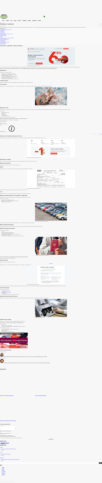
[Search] (44, 16)
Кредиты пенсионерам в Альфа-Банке (40, 395)
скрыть (5, 28)
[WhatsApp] (17, 366)
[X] (14, 366)
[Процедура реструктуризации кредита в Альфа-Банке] (17, 408)
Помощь (1, 447)
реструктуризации (10, 326)
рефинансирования (16, 326)
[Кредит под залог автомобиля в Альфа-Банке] (17, 383)
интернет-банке (4, 291)
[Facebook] (20, 366)
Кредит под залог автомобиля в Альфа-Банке (6, 395)
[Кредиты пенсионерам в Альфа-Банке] (52, 383)
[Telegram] (9, 366)
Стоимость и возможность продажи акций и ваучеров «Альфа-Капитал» (10, 459)
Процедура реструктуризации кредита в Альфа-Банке (8, 420)
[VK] (12, 366)
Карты (1, 452)
